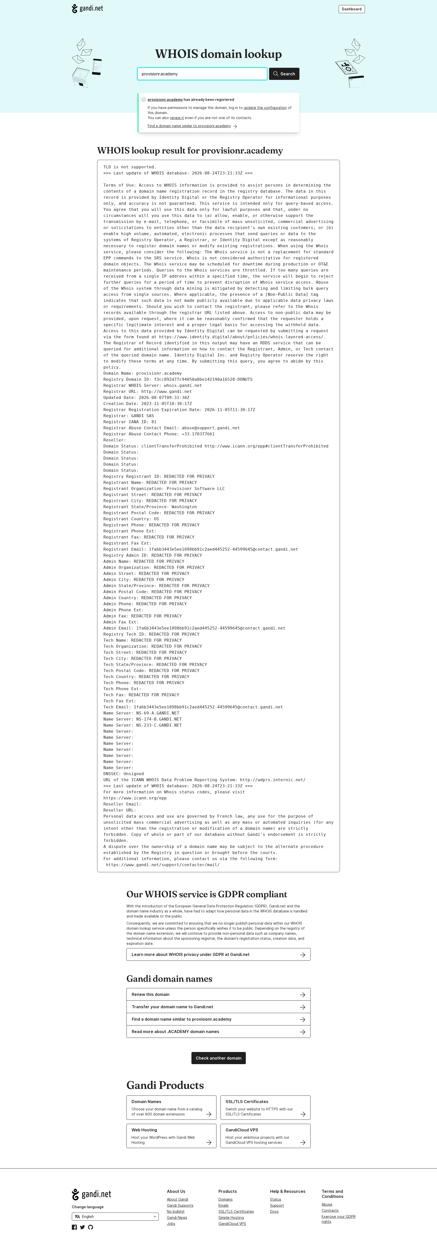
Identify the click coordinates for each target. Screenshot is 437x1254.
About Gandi (177, 1199)
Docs (274, 1211)
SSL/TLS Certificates (236, 1211)
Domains (226, 1199)
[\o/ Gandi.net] (115, 1194)
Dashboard (352, 9)
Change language (88, 1207)
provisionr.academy (165, 99)
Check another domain (219, 1058)
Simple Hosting (231, 1217)
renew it (177, 118)
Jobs (171, 1223)
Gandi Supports (180, 1205)
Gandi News (177, 1217)
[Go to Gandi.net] (87, 8)
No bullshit (176, 1211)
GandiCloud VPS (232, 1223)
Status (275, 1199)
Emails (224, 1205)
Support (277, 1205)
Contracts (330, 1210)
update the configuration (265, 107)
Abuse (327, 1204)
